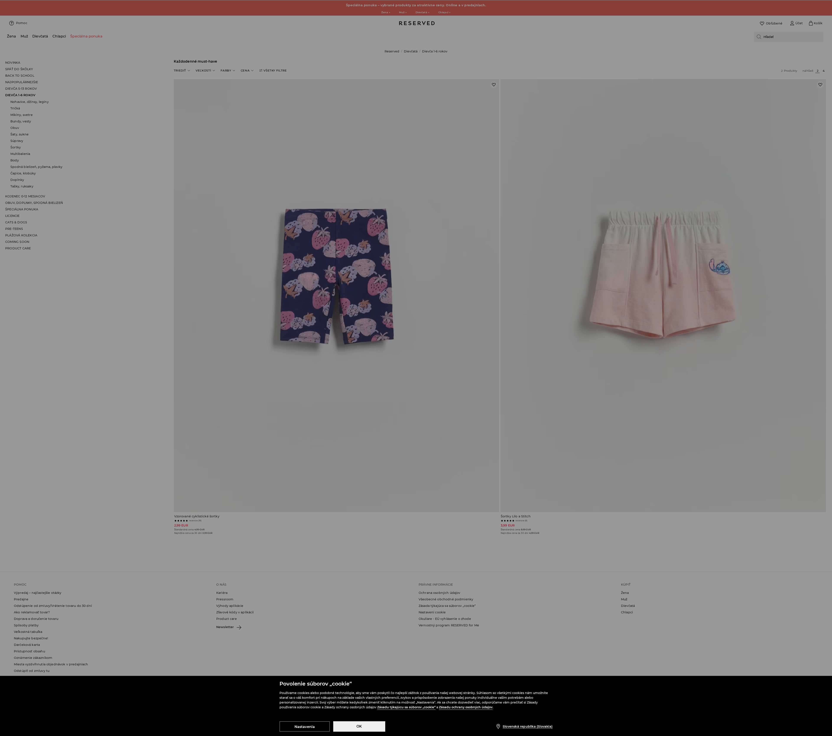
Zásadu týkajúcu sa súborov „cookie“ (406, 707)
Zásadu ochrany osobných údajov (465, 707)
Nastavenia (304, 727)
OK (359, 726)
